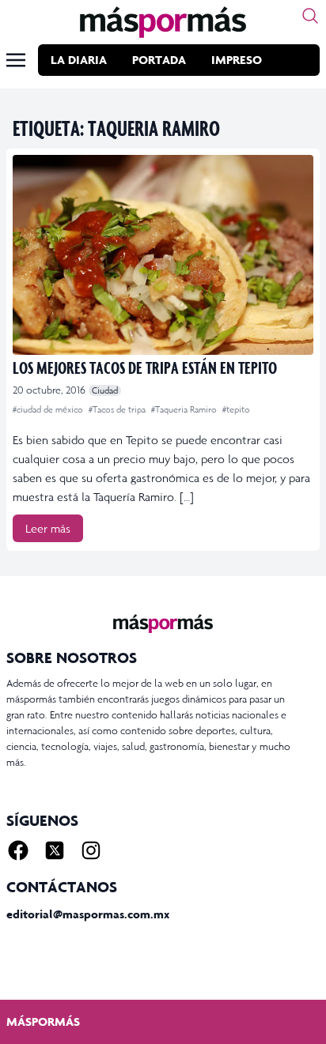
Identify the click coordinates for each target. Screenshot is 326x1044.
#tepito (236, 409)
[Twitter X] (54, 850)
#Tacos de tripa (118, 409)
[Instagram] (91, 850)
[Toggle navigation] (15, 60)
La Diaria (79, 59)
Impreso (236, 59)
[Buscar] (310, 15)
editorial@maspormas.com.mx (87, 914)
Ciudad (105, 390)
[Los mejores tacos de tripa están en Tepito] (163, 255)
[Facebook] (18, 850)
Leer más (47, 528)
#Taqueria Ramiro (185, 409)
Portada (159, 59)
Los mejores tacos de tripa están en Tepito (145, 367)
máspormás (43, 1021)
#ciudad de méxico (49, 409)
